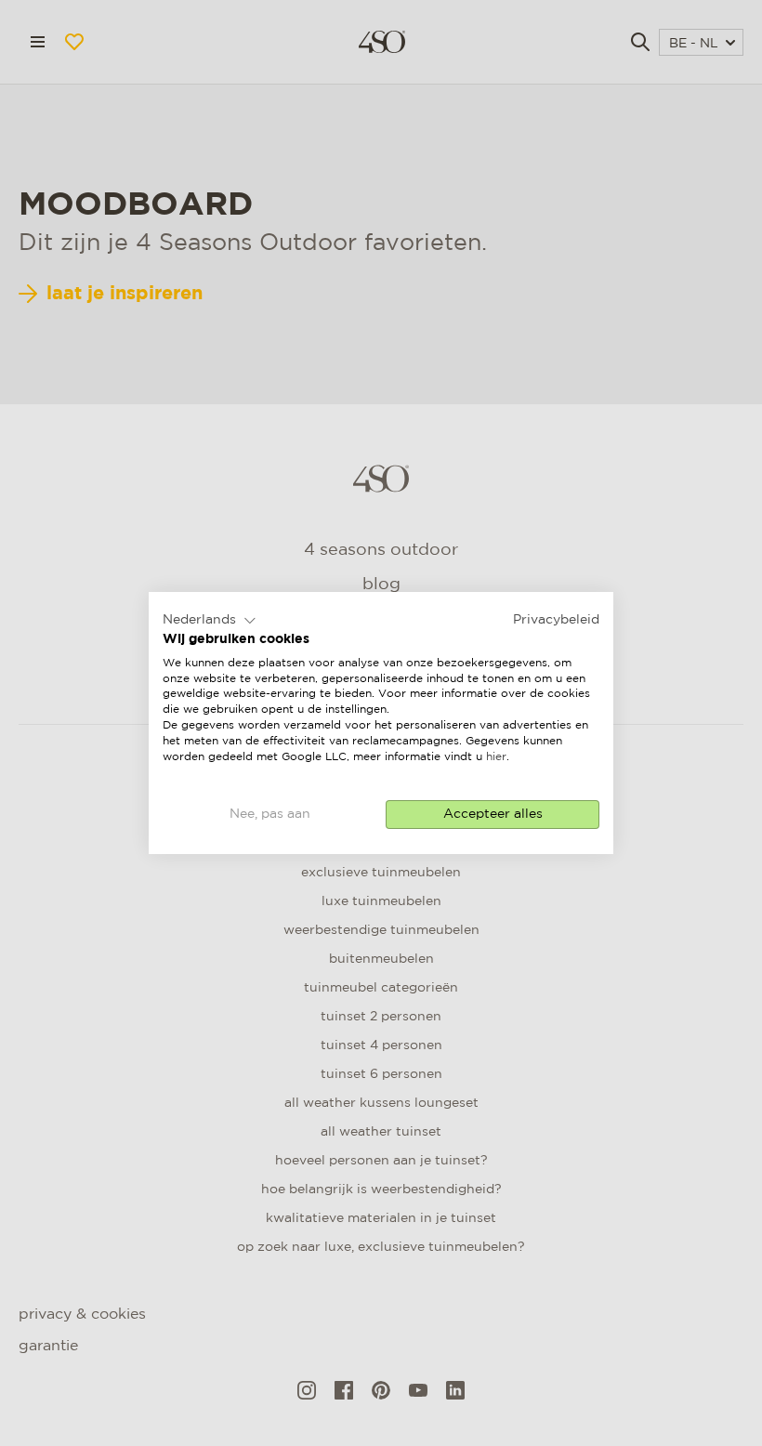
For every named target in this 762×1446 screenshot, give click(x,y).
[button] (209, 621)
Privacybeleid (556, 619)
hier (496, 757)
